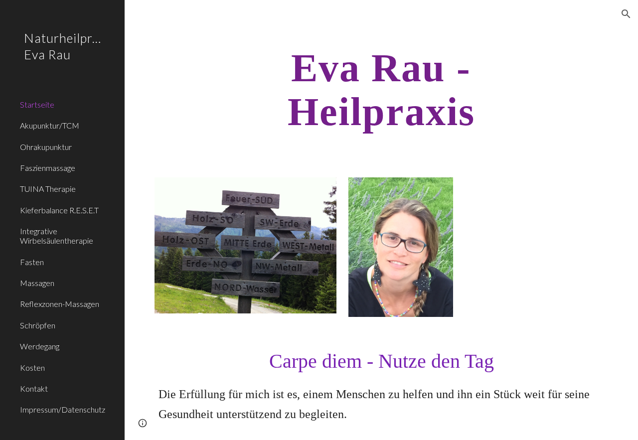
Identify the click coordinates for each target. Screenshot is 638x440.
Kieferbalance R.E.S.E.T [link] (59, 210)
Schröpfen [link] (37, 325)
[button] (626, 14)
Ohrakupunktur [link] (46, 146)
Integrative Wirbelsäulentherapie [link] (56, 235)
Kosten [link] (32, 367)
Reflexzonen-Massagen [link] (59, 303)
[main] (381, 90)
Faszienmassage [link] (47, 167)
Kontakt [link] (34, 388)
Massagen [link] (37, 283)
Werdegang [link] (39, 346)
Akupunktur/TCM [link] (49, 125)
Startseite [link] (37, 104)
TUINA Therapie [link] (48, 188)
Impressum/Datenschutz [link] (62, 409)
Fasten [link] (32, 262)
